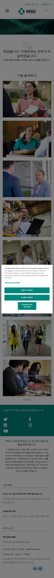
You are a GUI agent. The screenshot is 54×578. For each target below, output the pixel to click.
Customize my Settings (27, 306)
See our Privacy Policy (12, 283)
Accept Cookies (27, 297)
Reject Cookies (27, 290)
